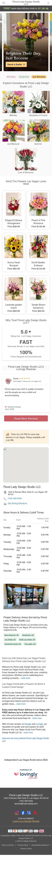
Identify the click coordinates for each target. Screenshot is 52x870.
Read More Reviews (26, 418)
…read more (24, 678)
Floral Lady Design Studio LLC (26, 3)
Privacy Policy (22, 845)
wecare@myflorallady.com (26, 803)
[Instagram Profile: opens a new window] (17, 813)
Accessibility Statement (40, 845)
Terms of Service (8, 845)
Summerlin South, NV (13, 644)
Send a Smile (14, 64)
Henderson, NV (28, 635)
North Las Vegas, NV (27, 639)
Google (28, 723)
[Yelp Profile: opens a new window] (35, 813)
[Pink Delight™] (8, 381)
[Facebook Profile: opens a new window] (23, 813)
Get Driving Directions (17, 503)
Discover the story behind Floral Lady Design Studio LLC (25, 739)
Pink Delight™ (18, 381)
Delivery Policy (26, 848)
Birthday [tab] (11, 76)
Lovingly (39, 723)
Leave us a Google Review (26, 821)
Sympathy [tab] (24, 76)
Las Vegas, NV (10, 639)
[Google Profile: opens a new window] (29, 813)
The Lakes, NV (30, 644)
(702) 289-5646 (15, 498)
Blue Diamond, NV (12, 635)
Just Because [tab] (39, 76)
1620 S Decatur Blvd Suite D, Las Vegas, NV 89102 (26, 798)
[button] (46, 863)
